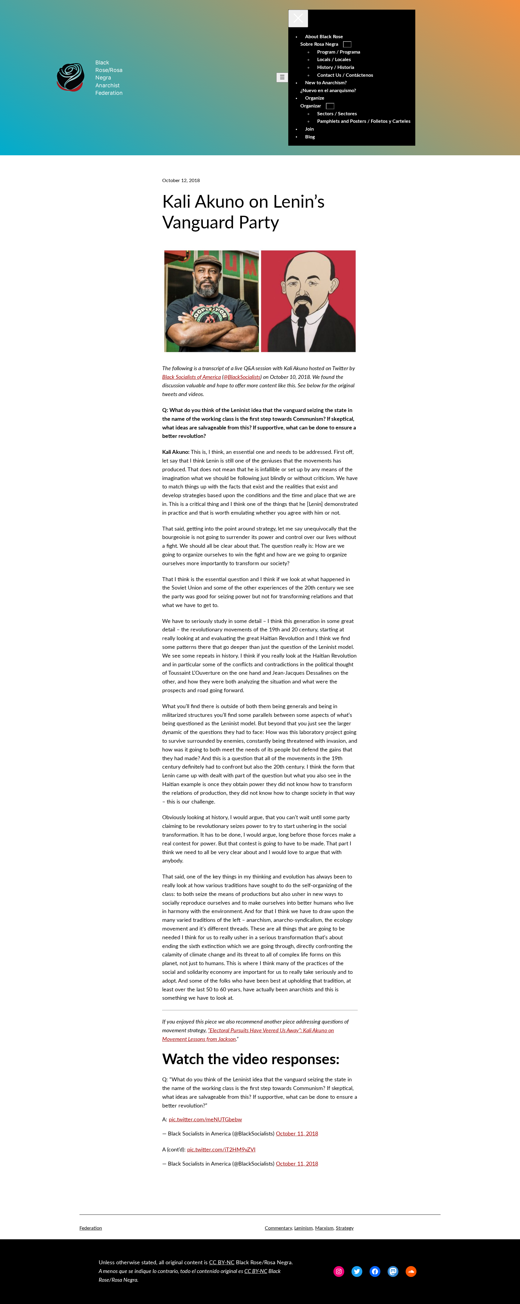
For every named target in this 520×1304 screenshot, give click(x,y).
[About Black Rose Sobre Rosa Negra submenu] (347, 44)
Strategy (345, 1228)
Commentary (278, 1228)
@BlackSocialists (242, 377)
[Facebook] (375, 1271)
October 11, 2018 (297, 1134)
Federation (90, 1228)
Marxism (324, 1228)
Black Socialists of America (191, 377)
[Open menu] (282, 77)
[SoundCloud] (411, 1271)
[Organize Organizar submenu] (330, 106)
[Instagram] (338, 1271)
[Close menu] (298, 18)
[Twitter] (356, 1271)
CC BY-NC (221, 1262)
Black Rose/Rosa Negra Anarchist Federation (109, 77)
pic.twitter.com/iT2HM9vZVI (221, 1150)
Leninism (303, 1228)
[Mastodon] (393, 1271)
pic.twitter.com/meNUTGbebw (205, 1120)
